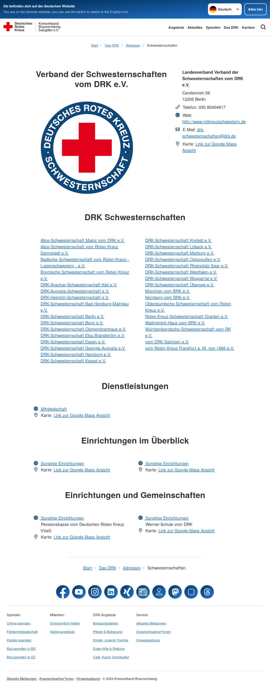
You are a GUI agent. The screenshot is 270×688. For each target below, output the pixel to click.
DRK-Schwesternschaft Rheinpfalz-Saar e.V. (186, 265)
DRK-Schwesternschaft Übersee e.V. (179, 284)
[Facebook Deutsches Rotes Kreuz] (63, 592)
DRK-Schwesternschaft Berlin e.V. (72, 316)
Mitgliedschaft (53, 409)
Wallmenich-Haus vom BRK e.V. (175, 322)
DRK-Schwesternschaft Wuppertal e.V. (181, 278)
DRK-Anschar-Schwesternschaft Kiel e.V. (78, 284)
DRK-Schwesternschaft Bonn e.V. (71, 322)
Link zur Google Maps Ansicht (82, 415)
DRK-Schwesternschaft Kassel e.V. (73, 361)
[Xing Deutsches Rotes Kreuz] (127, 592)
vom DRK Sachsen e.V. (167, 342)
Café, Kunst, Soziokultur (111, 657)
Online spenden (19, 623)
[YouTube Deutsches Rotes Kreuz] (79, 592)
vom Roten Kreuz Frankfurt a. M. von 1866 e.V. (189, 348)
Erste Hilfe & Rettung (108, 648)
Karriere (248, 27)
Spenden (213, 27)
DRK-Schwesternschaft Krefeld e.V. (178, 240)
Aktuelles (195, 27)
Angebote (176, 27)
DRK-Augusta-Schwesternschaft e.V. (74, 291)
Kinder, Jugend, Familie (110, 640)
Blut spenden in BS (21, 648)
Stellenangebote (62, 631)
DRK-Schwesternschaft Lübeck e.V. (178, 246)
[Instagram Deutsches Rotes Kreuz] (95, 592)
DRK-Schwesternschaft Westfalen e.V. (181, 272)
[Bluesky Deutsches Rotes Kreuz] (191, 592)
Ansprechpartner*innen (153, 631)
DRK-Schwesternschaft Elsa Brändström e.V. (82, 335)
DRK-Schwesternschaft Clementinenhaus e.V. (83, 329)
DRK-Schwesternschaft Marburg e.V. (179, 253)
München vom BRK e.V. (167, 291)
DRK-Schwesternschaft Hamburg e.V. (75, 354)
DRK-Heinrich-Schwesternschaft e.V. (74, 297)
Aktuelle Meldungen (151, 623)
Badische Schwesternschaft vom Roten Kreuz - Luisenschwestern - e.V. (84, 262)
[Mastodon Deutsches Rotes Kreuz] (175, 592)
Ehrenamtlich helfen (65, 623)
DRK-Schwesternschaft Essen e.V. (72, 342)
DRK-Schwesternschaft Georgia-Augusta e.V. (83, 348)
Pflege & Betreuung (107, 631)
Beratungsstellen (105, 623)
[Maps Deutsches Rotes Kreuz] (159, 592)
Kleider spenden (19, 640)
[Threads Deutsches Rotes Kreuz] (207, 592)
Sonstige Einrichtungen (62, 463)
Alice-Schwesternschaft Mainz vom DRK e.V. (82, 240)
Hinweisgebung (148, 640)
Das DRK (231, 27)
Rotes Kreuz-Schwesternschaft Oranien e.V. (186, 316)
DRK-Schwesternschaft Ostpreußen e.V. (183, 259)
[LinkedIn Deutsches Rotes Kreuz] (111, 592)
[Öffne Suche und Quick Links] (263, 27)
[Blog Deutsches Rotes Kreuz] (143, 592)
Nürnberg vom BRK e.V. (167, 297)
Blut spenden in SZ (21, 657)
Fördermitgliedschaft (22, 631)
